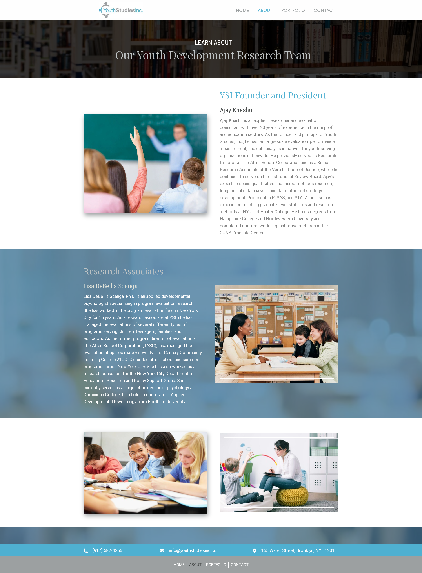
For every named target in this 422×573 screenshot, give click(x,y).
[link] (242, 9)
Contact (240, 564)
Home (179, 564)
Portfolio (216, 564)
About (195, 564)
